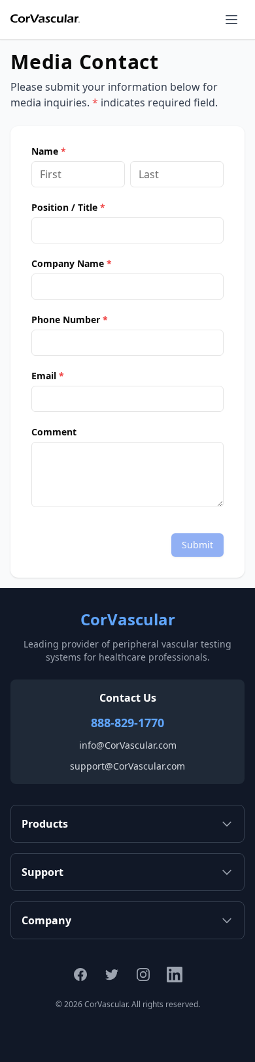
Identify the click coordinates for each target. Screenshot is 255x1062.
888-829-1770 (127, 722)
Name (48, 151)
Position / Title (68, 207)
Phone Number (69, 319)
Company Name (71, 263)
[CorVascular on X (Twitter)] (111, 974)
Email (47, 376)
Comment (53, 432)
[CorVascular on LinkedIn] (174, 974)
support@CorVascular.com (127, 766)
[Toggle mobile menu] (231, 20)
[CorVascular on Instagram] (143, 974)
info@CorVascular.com (128, 745)
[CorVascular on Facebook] (80, 974)
